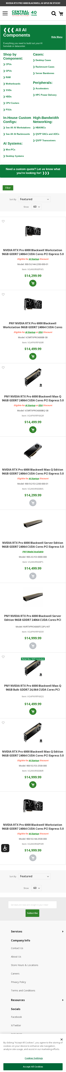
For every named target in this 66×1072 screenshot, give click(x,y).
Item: (24, 269)
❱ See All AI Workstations (16, 127)
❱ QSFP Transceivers (44, 140)
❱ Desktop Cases (42, 60)
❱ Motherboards (11, 83)
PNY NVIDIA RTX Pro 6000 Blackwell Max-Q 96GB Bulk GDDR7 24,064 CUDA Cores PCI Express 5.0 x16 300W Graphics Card (32, 688)
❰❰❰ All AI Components (16, 32)
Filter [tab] (8, 187)
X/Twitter (16, 1025)
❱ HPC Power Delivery (45, 95)
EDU (40, 332)
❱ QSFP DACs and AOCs (46, 134)
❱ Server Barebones (43, 73)
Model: (20, 264)
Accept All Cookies (33, 1066)
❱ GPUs (7, 71)
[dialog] (33, 1053)
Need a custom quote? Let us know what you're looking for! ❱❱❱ (33, 170)
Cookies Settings (34, 1058)
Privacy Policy (18, 982)
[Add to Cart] (32, 283)
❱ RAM (7, 77)
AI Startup (34, 259)
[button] (3, 221)
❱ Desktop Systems (13, 156)
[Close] (62, 1039)
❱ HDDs (7, 96)
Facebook (16, 1016)
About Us (16, 956)
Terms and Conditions (23, 990)
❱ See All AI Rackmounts (16, 134)
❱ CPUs (7, 64)
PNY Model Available (32, 551)
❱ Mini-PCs (9, 149)
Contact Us (17, 948)
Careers (15, 973)
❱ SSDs (7, 90)
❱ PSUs (7, 109)
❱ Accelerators (41, 88)
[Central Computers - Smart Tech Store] (27, 13)
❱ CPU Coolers (11, 103)
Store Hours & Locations (24, 965)
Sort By (12, 199)
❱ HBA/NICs (39, 127)
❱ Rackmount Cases (43, 67)
